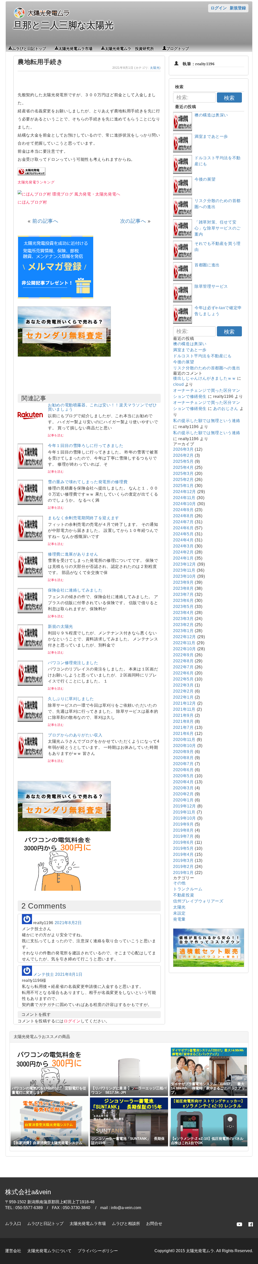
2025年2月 (183, 479)
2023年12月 (184, 564)
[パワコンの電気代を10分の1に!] (58, 892)
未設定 (179, 913)
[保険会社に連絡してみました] (30, 612)
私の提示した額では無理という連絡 (206, 420)
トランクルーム (187, 889)
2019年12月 (184, 806)
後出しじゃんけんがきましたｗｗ (204, 378)
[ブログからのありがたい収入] (30, 757)
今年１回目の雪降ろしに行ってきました (85, 445)
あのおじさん (225, 408)
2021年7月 (183, 727)
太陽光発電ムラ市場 (75, 48)
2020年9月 (183, 752)
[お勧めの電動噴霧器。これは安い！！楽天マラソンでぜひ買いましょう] (30, 427)
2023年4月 (183, 612)
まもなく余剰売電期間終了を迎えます (83, 518)
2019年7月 (183, 836)
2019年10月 (184, 818)
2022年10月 (184, 649)
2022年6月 (183, 673)
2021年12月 (184, 703)
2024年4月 (183, 540)
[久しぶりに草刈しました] (30, 720)
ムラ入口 (13, 1223)
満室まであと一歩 (211, 136)
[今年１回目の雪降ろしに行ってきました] (30, 467)
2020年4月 (183, 782)
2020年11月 (184, 739)
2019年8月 (183, 830)
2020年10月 (184, 745)
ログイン (219, 8)
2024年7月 (183, 522)
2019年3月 (183, 860)
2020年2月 (183, 794)
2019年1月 (183, 872)
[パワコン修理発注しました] (30, 684)
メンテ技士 (43, 974)
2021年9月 (183, 715)
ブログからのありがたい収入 (75, 735)
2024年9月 (183, 510)
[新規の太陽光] (30, 648)
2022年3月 (183, 685)
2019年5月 (183, 848)
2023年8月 (183, 588)
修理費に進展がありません (73, 554)
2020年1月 (183, 800)
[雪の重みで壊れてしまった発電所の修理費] (30, 503)
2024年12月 (184, 492)
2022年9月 (183, 655)
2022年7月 (183, 667)
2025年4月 (183, 467)
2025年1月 (183, 485)
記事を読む (56, 435)
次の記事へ (133, 221)
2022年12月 (184, 637)
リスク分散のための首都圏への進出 (206, 368)
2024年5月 (183, 534)
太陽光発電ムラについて (49, 1251)
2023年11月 (184, 570)
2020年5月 (183, 776)
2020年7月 (183, 764)
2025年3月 (183, 473)
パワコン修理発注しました (73, 663)
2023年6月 (183, 600)
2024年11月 (184, 498)
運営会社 (13, 1251)
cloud (178, 384)
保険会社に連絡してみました (75, 590)
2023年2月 (183, 625)
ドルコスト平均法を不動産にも (202, 356)
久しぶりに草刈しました (71, 699)
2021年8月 (183, 721)
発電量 (179, 919)
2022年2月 (183, 691)
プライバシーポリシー (98, 1251)
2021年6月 (183, 733)
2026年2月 (183, 455)
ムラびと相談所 (126, 1223)
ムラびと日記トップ (29, 48)
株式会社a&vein (28, 1192)
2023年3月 (183, 619)
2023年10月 (184, 576)
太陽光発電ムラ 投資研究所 (129, 48)
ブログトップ (177, 48)
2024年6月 (183, 528)
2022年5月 (183, 679)
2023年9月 (183, 582)
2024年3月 (183, 546)
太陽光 (154, 68)
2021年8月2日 (68, 923)
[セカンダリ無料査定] (64, 355)
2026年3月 (183, 449)
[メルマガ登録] (55, 297)
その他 (179, 883)
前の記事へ (45, 221)
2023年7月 (183, 594)
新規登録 (238, 8)
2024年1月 (183, 558)
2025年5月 (183, 461)
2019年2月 (183, 866)
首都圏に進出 (207, 265)
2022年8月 (183, 661)
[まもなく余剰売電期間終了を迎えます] (30, 539)
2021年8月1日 (68, 974)
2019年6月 (183, 842)
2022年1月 (183, 697)
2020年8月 (183, 758)
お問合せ (154, 1223)
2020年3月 (183, 788)
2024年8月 (183, 516)
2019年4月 (183, 854)
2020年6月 (183, 770)
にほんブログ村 (32, 202)
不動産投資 (183, 895)
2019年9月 (183, 824)
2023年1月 (183, 631)
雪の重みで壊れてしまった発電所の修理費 (87, 482)
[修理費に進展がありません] (30, 576)
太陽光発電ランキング (36, 182)
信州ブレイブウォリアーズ (198, 901)
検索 (229, 98)
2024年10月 (184, 504)
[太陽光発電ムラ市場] (64, 830)
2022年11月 (184, 643)
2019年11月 (184, 812)
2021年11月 (184, 709)
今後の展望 (205, 179)
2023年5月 (183, 606)
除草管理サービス (211, 286)
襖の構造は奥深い (211, 115)
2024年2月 (183, 552)
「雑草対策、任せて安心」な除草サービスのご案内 (218, 228)
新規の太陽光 (60, 626)
